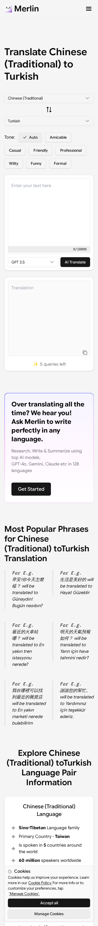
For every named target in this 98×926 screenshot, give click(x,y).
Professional (71, 150)
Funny (36, 163)
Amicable (58, 137)
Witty (13, 163)
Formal (60, 163)
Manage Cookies (49, 913)
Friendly (40, 150)
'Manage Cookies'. (24, 893)
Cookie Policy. (40, 882)
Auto (33, 137)
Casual (15, 150)
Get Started (31, 489)
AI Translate (75, 262)
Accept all (49, 902)
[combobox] (49, 98)
